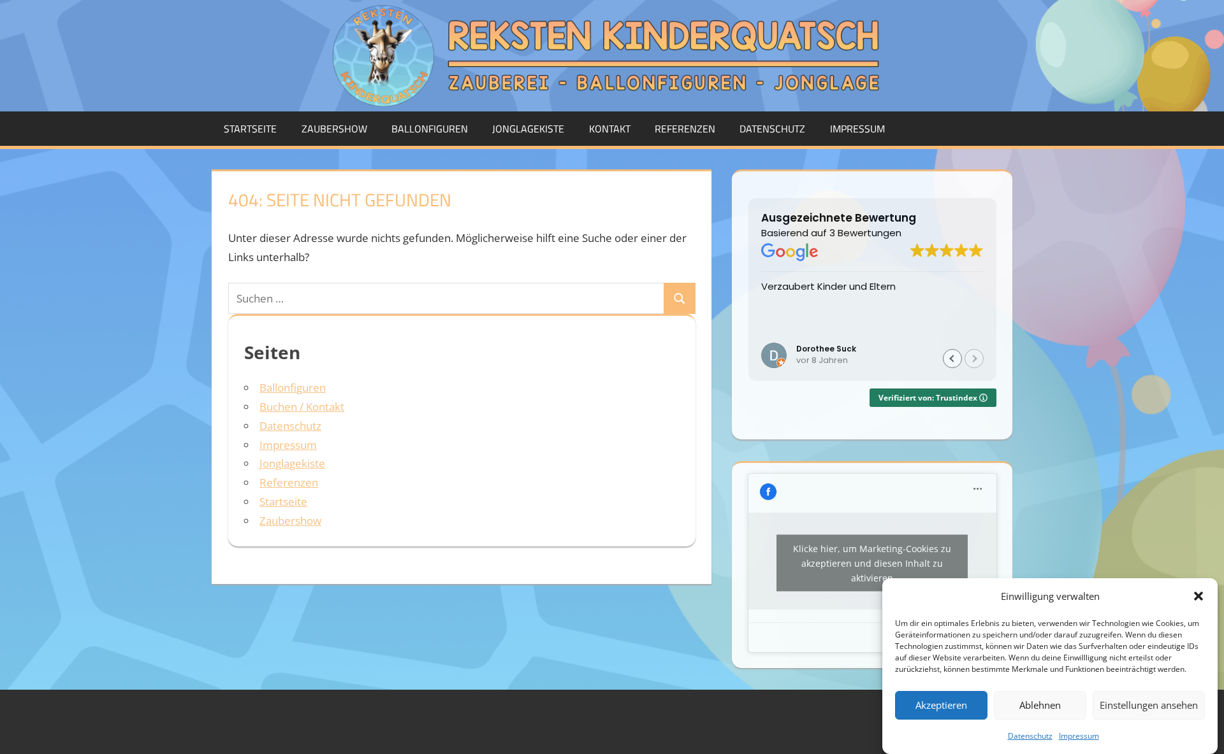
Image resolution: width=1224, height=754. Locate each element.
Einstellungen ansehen (1149, 705)
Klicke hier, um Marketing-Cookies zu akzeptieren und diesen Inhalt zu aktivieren (872, 562)
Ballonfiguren (429, 128)
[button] (1198, 596)
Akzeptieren (941, 705)
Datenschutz (1030, 735)
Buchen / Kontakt (301, 406)
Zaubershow (334, 128)
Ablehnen (1040, 705)
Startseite (250, 128)
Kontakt (609, 128)
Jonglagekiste (528, 128)
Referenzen (685, 128)
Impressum (1079, 735)
